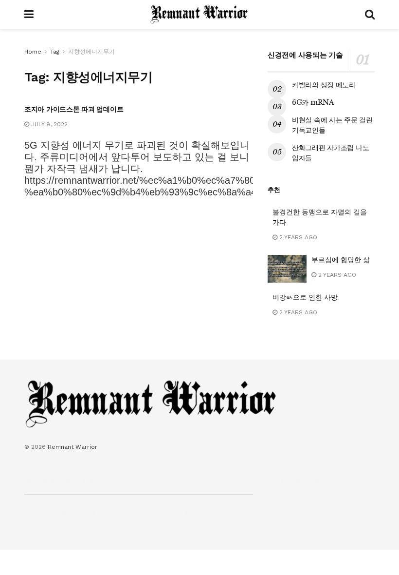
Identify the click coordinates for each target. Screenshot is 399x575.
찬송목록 (161, 514)
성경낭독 (117, 514)
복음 (30, 514)
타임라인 (205, 514)
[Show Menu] (29, 14)
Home (32, 51)
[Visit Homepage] (199, 14)
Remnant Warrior (72, 446)
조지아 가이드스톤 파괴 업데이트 (73, 109)
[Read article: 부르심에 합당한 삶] (287, 269)
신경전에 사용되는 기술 (305, 54)
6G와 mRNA (313, 102)
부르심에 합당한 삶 (340, 259)
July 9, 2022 (48, 124)
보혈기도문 (71, 514)
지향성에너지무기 (91, 51)
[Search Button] (370, 14)
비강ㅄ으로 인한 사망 (305, 297)
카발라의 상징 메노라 (324, 84)
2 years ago (297, 237)
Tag (54, 51)
